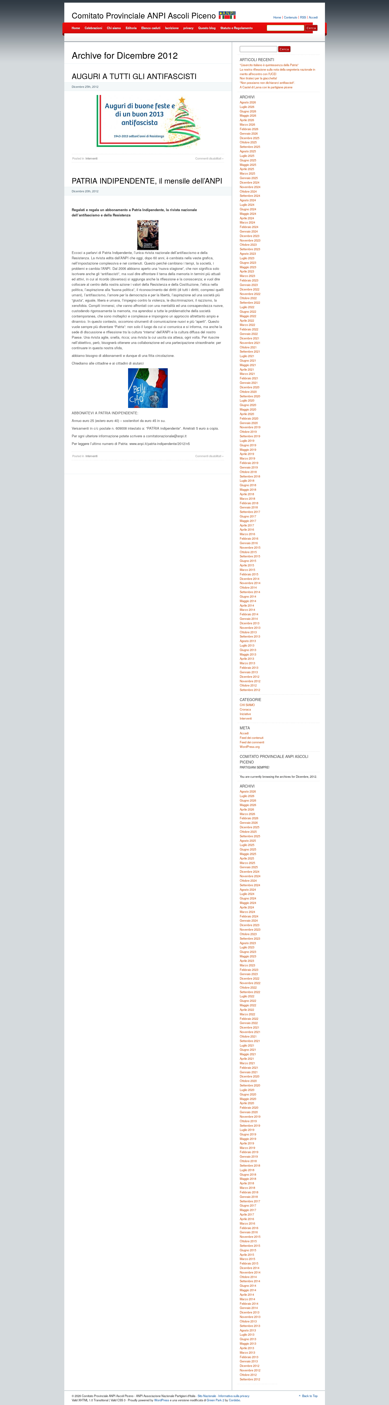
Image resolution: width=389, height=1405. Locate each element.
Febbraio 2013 (249, 667)
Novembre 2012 (250, 681)
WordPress (161, 1400)
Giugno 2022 (248, 311)
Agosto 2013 (248, 641)
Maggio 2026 (248, 115)
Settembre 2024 (250, 195)
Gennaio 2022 (249, 333)
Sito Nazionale (207, 1396)
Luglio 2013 (247, 645)
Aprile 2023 (247, 271)
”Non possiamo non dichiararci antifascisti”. (267, 82)
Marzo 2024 (247, 222)
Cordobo (234, 1400)
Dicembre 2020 (249, 387)
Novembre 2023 (250, 240)
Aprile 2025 (247, 169)
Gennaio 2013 (249, 672)
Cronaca (245, 709)
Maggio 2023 (248, 267)
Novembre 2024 (250, 187)
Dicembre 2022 (249, 289)
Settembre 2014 (250, 592)
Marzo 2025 (247, 173)
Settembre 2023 (250, 249)
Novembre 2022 (250, 294)
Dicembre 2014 (249, 578)
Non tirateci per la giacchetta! (258, 78)
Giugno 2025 (248, 160)
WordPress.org (250, 746)
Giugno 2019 (248, 445)
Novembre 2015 (250, 547)
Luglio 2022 (247, 307)
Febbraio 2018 (249, 503)
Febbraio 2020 (249, 418)
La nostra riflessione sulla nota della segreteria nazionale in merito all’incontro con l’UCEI (277, 71)
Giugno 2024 (248, 209)
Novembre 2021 (250, 342)
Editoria (131, 28)
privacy (188, 28)
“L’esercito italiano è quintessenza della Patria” (269, 65)
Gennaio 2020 (249, 423)
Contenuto (290, 17)
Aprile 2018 (247, 494)
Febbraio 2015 (249, 574)
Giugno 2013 (248, 650)
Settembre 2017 (250, 512)
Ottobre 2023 (248, 244)
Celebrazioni (93, 28)
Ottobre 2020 (248, 391)
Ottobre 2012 (248, 685)
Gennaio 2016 (249, 543)
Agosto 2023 (248, 253)
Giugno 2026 (248, 111)
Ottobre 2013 (248, 632)
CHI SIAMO (247, 705)
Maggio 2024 (248, 213)
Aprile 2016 (247, 529)
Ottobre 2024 (248, 191)
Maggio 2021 (248, 365)
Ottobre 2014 (248, 587)
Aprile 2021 (247, 369)
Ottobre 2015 (248, 552)
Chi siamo (114, 28)
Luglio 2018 (247, 480)
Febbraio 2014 (249, 614)
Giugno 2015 (248, 560)
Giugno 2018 (248, 485)
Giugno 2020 (248, 405)
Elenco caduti (150, 28)
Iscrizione (172, 28)
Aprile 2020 (247, 414)
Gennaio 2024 (249, 231)
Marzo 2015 (247, 569)
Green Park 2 (215, 1400)
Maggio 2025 (248, 164)
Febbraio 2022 (249, 329)
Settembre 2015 (250, 556)
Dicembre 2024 (249, 182)
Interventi (91, 158)
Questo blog (207, 28)
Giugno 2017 (248, 516)
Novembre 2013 (250, 627)
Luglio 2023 (247, 258)
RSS (303, 17)
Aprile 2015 (247, 565)
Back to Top (310, 1396)
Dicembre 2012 (249, 676)
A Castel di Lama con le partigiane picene (266, 87)
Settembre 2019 (250, 436)
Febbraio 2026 (249, 129)
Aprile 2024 (247, 218)
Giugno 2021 (248, 360)
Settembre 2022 (250, 302)
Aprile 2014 (247, 605)
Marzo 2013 (247, 663)
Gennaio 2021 (249, 382)
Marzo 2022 (247, 324)
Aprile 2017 (247, 525)
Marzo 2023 (247, 276)
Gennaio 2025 (249, 178)
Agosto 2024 (248, 200)
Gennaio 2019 (249, 467)
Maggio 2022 (248, 316)
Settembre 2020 (250, 396)
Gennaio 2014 (249, 618)
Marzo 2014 (247, 609)
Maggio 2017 (248, 521)
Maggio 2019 (248, 449)
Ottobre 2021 (248, 347)
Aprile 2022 (247, 320)
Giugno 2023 (248, 262)
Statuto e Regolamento (236, 28)
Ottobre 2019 (248, 431)
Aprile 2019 (247, 454)
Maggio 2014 (248, 601)
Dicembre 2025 (249, 138)
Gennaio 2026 (249, 133)
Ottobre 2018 (248, 472)
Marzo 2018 (247, 498)
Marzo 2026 (247, 124)
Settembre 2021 (250, 351)
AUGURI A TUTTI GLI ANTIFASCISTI (134, 76)
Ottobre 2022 (248, 298)
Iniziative (245, 714)
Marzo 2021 (247, 373)
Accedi (313, 17)
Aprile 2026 (247, 120)
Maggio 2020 (248, 409)
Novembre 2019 (250, 427)
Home (277, 17)
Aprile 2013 (247, 658)
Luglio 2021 (247, 356)
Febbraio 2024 (249, 227)
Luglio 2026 (247, 106)
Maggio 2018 (248, 489)
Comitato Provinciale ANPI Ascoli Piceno (144, 15)
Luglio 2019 (247, 440)
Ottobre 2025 (248, 142)
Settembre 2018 (250, 476)
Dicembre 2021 (249, 338)
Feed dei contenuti (251, 737)
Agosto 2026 (248, 102)
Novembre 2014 (250, 583)
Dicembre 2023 (249, 236)
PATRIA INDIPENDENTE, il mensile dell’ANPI (147, 180)
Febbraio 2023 (249, 280)
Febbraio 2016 (249, 538)
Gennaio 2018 (249, 507)
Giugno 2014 (248, 596)
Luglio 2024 (247, 204)
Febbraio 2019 (249, 463)
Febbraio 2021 (249, 378)
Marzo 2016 (247, 534)
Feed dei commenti (252, 742)
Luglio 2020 (247, 400)
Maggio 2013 (248, 654)
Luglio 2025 (247, 155)
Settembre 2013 (250, 636)
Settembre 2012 (250, 690)
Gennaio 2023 (249, 285)
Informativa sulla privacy (234, 1396)
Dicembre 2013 (249, 623)
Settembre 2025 (250, 146)
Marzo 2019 (247, 458)
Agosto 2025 (248, 151)
